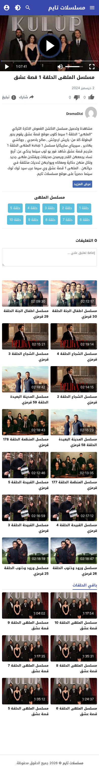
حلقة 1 (84, 208)
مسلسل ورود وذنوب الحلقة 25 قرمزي (26, 571)
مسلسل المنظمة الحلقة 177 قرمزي (74, 485)
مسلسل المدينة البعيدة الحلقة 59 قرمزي (29, 399)
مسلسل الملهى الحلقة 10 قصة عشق (76, 625)
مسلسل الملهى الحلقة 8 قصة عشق (76, 668)
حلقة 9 (33, 220)
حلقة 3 (50, 208)
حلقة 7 (68, 220)
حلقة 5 (15, 208)
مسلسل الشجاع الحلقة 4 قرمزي (77, 357)
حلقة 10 (15, 220)
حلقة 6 (85, 220)
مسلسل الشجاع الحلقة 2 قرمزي (77, 399)
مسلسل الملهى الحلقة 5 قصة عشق (28, 711)
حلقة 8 (50, 220)
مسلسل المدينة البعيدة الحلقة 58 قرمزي (78, 442)
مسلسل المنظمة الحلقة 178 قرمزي (25, 442)
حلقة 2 (67, 208)
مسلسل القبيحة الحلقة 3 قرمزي (28, 528)
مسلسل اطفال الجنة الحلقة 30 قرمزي (74, 314)
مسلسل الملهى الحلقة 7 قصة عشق (28, 668)
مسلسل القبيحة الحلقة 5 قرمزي (28, 485)
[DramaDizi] (91, 118)
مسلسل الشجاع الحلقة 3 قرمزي (28, 357)
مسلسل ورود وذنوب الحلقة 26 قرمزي (75, 571)
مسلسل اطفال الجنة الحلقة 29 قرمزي (26, 314)
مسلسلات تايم (66, 8)
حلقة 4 (32, 208)
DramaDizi (74, 113)
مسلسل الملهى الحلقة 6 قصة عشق (76, 711)
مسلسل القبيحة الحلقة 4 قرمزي (76, 528)
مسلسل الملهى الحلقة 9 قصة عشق (28, 625)
